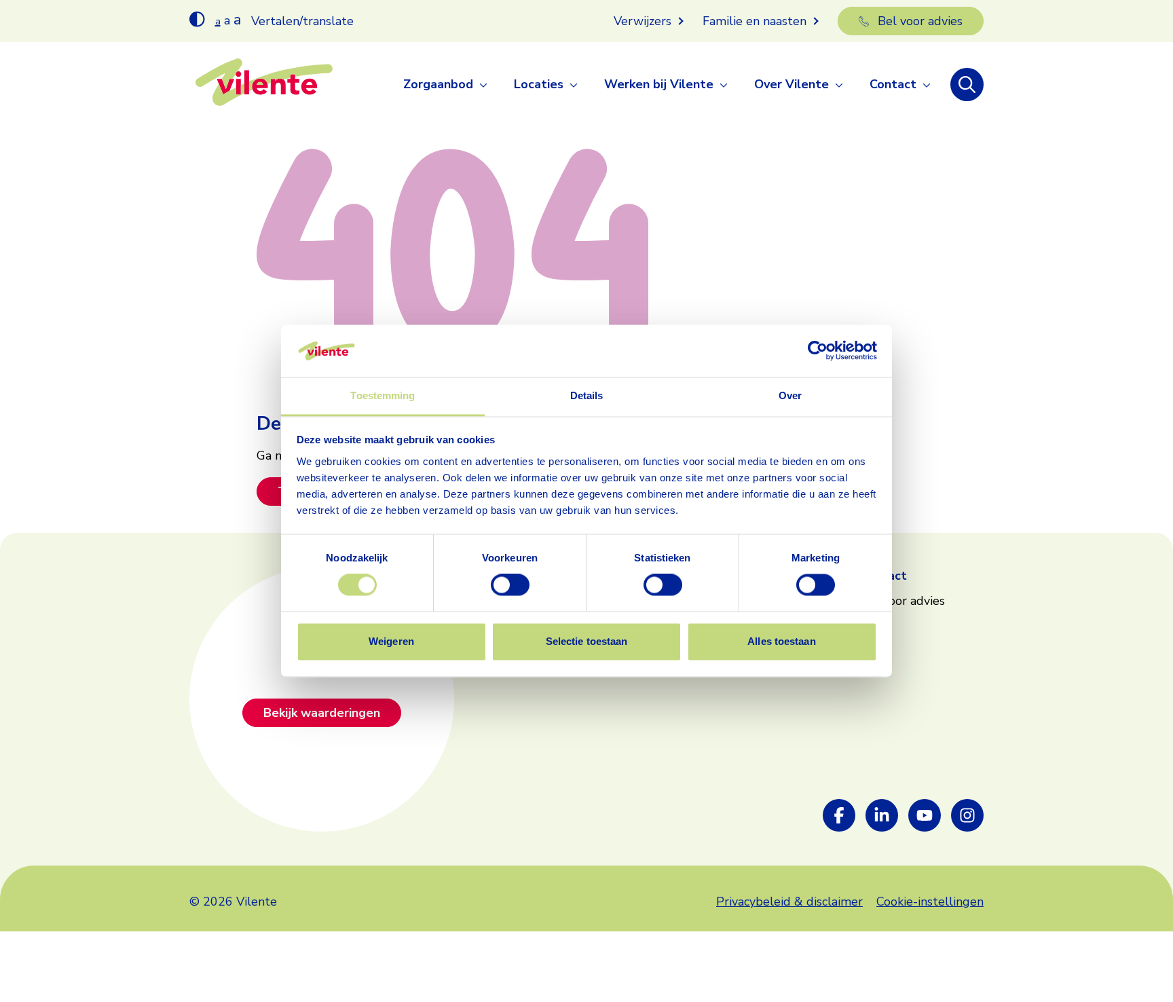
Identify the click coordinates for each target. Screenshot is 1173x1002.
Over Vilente (791, 84)
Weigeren (391, 641)
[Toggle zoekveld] (967, 84)
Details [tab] (586, 395)
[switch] (510, 585)
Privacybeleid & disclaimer (789, 901)
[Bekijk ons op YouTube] (924, 815)
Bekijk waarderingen (321, 713)
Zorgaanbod (438, 84)
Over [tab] (790, 395)
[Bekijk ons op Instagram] (967, 815)
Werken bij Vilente (658, 84)
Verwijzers (642, 21)
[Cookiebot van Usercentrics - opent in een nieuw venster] (817, 351)
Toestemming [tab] (382, 395)
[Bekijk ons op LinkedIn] (881, 815)
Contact (893, 84)
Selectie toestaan (587, 641)
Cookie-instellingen (930, 901)
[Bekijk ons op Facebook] (839, 815)
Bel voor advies (920, 21)
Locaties (538, 84)
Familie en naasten (754, 21)
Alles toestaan (781, 641)
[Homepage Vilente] (264, 84)
